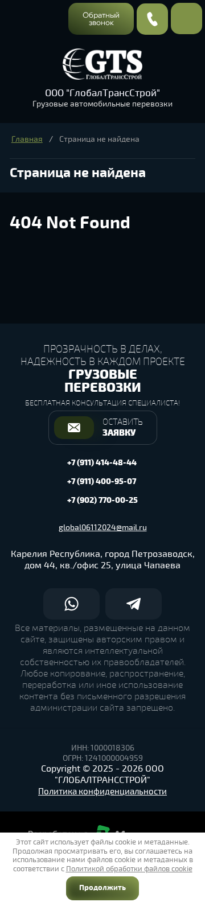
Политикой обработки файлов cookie (129, 869)
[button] (101, 19)
